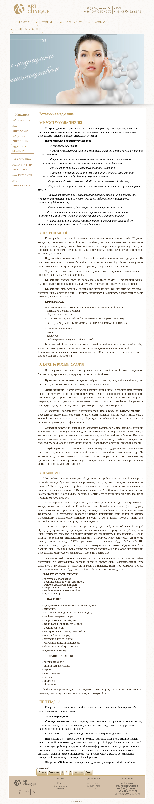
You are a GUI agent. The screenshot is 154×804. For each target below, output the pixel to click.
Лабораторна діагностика (22, 167)
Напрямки (48, 22)
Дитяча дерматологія (20, 138)
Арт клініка (23, 22)
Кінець (88, 772)
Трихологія (23, 120)
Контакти (101, 22)
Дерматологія (20, 130)
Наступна (78, 772)
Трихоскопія (24, 175)
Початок (42, 772)
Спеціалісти (75, 22)
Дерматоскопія (21, 185)
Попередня (54, 772)
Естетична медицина (20, 149)
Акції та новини (27, 29)
